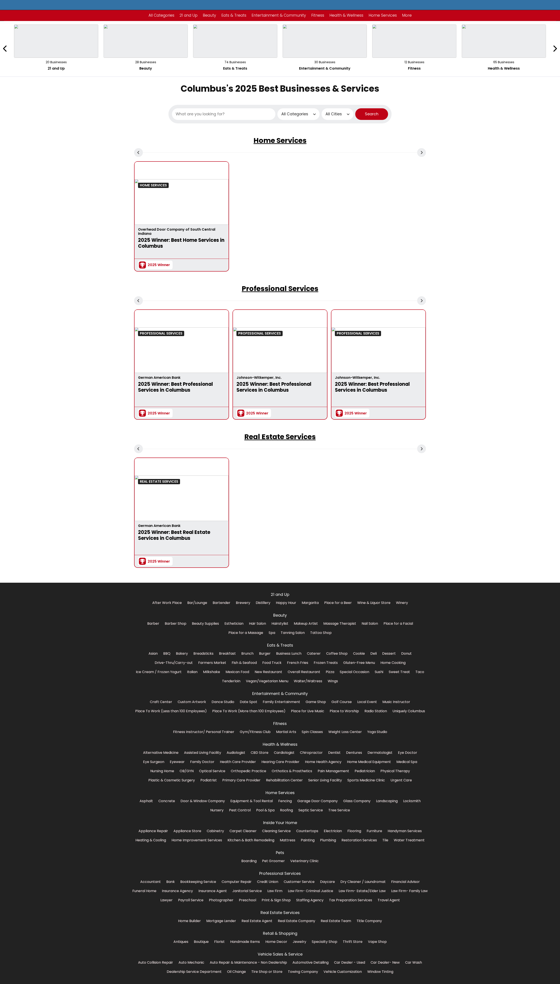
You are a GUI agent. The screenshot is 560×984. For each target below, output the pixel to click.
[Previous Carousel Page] (5, 48)
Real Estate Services (280, 437)
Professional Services (280, 288)
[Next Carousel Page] (555, 48)
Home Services (280, 140)
